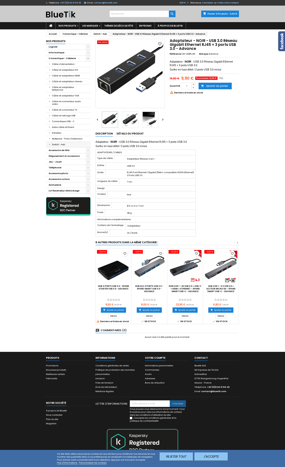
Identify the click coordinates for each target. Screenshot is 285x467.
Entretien (56, 132)
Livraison (100, 378)
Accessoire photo (58, 173)
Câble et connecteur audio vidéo (66, 103)
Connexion (207, 2)
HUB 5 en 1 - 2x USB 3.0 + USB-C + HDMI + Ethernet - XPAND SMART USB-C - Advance (185, 289)
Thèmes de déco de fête (118, 25)
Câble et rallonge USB (63, 115)
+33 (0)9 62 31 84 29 (70, 2)
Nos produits (67, 25)
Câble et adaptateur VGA (65, 95)
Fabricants (51, 378)
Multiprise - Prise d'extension (67, 138)
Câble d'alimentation (63, 64)
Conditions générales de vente (112, 365)
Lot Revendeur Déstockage (64, 190)
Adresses (150, 378)
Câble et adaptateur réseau (67, 81)
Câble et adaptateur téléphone (63, 88)
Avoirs (148, 374)
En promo (145, 25)
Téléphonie (55, 167)
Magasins (51, 423)
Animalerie (55, 184)
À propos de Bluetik (170, 25)
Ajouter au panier (214, 86)
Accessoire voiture (59, 179)
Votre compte (155, 358)
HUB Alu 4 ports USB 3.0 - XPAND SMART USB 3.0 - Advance (149, 289)
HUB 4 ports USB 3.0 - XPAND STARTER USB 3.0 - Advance (113, 287)
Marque (203, 53)
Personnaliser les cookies (93, 462)
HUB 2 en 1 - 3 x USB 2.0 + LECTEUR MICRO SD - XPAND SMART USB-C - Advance (221, 289)
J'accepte (211, 456)
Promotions (52, 365)
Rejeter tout (176, 456)
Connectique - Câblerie (62, 58)
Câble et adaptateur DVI (65, 69)
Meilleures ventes (55, 374)
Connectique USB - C (63, 121)
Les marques (90, 25)
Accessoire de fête (59, 150)
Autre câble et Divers (63, 127)
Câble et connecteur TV (64, 109)
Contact (201, 358)
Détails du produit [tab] (130, 133)
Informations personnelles (159, 365)
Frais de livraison (104, 382)
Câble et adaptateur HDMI (66, 75)
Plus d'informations (67, 462)
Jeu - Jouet (55, 161)
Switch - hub (58, 144)
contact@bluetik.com (105, 2)
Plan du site (52, 419)
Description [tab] (104, 133)
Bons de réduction (155, 382)
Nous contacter (54, 415)
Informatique (56, 52)
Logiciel (53, 46)
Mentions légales (104, 391)
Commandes (152, 369)
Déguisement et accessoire (64, 156)
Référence (175, 53)
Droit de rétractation (106, 387)
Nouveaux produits (56, 369)
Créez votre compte (228, 2)
